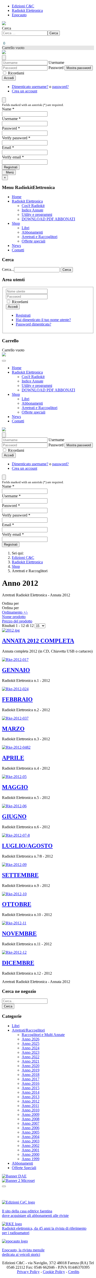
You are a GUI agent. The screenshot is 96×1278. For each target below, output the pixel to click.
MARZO (13, 728)
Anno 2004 (30, 1137)
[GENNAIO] (15, 659)
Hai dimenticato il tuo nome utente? (43, 320)
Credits (73, 1272)
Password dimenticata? (33, 324)
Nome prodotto (14, 617)
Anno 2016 (30, 1083)
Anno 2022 (30, 1057)
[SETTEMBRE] (14, 865)
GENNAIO (16, 670)
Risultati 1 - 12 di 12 (18, 625)
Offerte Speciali (24, 1168)
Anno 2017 (30, 1079)
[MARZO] (15, 718)
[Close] (4, 57)
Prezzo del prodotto (17, 621)
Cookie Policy (54, 1272)
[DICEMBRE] (14, 952)
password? (60, 87)
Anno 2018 (30, 1074)
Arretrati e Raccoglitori (39, 237)
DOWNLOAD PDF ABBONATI (48, 219)
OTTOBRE (16, 904)
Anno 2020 (30, 1066)
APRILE (13, 758)
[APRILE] (16, 747)
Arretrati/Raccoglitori (28, 1030)
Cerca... (8, 269)
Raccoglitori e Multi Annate (43, 1035)
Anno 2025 (30, 1043)
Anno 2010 (30, 1110)
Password (56, 68)
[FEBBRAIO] (15, 689)
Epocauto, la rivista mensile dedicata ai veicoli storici (23, 1252)
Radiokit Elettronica (27, 10)
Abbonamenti (32, 232)
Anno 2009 (30, 1114)
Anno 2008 (30, 1119)
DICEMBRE (18, 963)
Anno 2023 (30, 1052)
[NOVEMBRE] (14, 923)
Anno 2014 (30, 1092)
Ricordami (15, 73)
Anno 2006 (30, 1128)
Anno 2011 (30, 1106)
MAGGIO (15, 787)
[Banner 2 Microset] (18, 1180)
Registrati (10, 167)
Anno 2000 (30, 1154)
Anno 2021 (30, 1061)
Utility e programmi (37, 214)
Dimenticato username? (30, 87)
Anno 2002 (30, 1145)
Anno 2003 (30, 1141)
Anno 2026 (30, 1039)
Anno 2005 (30, 1132)
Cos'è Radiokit (33, 206)
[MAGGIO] (14, 777)
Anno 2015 (30, 1088)
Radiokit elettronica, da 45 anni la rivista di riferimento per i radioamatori (44, 1230)
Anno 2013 (30, 1097)
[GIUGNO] (14, 806)
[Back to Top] (4, 1186)
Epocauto (19, 15)
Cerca (6, 28)
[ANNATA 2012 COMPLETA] (11, 630)
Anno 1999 (30, 1159)
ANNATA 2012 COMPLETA (38, 641)
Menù (9, 172)
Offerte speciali (33, 241)
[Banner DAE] (14, 1176)
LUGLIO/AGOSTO (27, 846)
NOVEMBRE (19, 933)
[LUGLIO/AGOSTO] (16, 835)
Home (16, 197)
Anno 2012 (30, 1101)
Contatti (18, 250)
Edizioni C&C (23, 6)
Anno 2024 (30, 1048)
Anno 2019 (30, 1070)
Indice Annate (32, 210)
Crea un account (24, 91)
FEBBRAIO (17, 699)
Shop (16, 223)
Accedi (9, 78)
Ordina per (17, 612)
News (16, 245)
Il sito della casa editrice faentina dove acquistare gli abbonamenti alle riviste (35, 1213)
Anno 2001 (30, 1150)
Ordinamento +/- (15, 612)
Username (56, 62)
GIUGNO (14, 816)
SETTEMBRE (20, 875)
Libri (25, 228)
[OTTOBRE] (14, 894)
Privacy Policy (28, 1272)
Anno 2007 (30, 1123)
